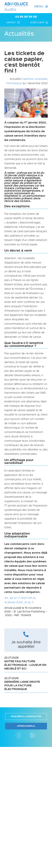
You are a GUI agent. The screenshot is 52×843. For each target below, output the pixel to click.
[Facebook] (19, 735)
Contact (11, 22)
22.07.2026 (25, 663)
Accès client (37, 22)
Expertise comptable (34, 79)
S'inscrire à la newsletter (26, 716)
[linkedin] (32, 735)
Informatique (14, 83)
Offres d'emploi (26, 726)
